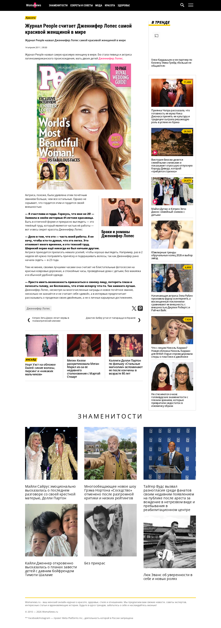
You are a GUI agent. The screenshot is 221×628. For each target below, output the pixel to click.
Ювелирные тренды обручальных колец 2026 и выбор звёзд (172, 255)
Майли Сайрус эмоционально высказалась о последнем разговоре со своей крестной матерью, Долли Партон (50, 492)
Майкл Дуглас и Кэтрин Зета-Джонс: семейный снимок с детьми (168, 211)
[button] (184, 5)
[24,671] (172, 204)
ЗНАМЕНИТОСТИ (58, 5)
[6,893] (172, 291)
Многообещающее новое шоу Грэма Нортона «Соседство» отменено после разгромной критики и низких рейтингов (110, 492)
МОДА (98, 5)
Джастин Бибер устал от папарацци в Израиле (113, 319)
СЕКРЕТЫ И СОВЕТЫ (81, 5)
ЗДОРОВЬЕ (124, 5)
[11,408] (172, 106)
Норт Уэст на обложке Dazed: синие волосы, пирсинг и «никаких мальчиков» (40, 369)
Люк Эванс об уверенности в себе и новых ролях (168, 577)
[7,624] (172, 343)
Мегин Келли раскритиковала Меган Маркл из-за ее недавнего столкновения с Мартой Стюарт (83, 368)
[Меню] (190, 5)
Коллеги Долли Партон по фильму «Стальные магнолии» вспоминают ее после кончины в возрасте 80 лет (126, 366)
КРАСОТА (110, 5)
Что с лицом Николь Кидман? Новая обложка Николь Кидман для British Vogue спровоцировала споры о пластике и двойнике (172, 352)
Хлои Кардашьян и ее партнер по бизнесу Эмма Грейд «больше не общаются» (171, 62)
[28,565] (172, 155)
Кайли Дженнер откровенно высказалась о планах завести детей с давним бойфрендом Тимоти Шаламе (51, 569)
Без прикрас (94, 563)
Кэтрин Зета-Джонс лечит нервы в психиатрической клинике (48, 319)
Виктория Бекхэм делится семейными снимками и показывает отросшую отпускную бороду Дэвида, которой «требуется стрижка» (171, 165)
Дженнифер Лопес (111, 58)
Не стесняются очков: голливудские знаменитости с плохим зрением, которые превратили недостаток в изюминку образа (169, 400)
